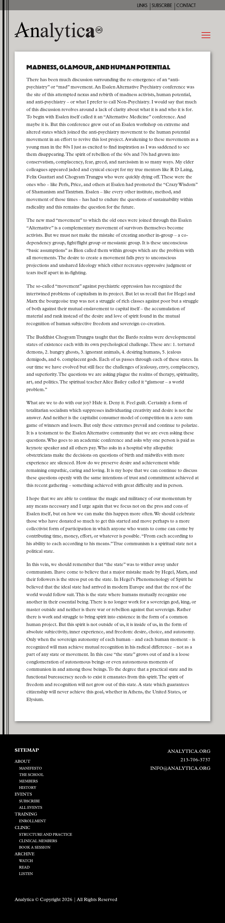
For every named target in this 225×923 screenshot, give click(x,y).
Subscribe (162, 5)
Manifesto (30, 768)
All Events (30, 808)
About (22, 762)
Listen (26, 874)
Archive (24, 854)
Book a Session (34, 847)
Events (23, 794)
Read (24, 867)
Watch (26, 861)
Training (26, 814)
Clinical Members (38, 841)
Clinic (22, 828)
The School (31, 775)
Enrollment (32, 821)
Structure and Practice (45, 835)
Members (28, 781)
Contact (186, 5)
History (27, 788)
